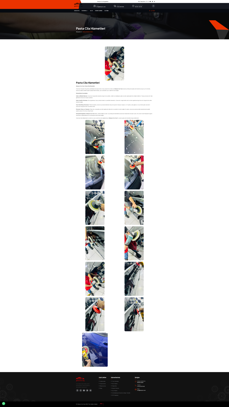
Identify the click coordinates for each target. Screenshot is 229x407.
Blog (91, 10)
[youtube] (84, 390)
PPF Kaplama (115, 395)
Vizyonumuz (103, 383)
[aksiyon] (101, 404)
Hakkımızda (102, 381)
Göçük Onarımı (115, 388)
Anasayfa (76, 10)
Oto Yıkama (114, 383)
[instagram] (80, 390)
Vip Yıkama (114, 390)
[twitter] (87, 390)
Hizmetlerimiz (98, 10)
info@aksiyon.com (100, 6)
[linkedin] (90, 390)
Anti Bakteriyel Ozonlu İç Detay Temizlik (121, 393)
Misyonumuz (103, 386)
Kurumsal (84, 10)
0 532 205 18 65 (120, 6)
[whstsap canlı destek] (3, 403)
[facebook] (77, 390)
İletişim (106, 10)
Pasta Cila (114, 386)
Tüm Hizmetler (115, 381)
